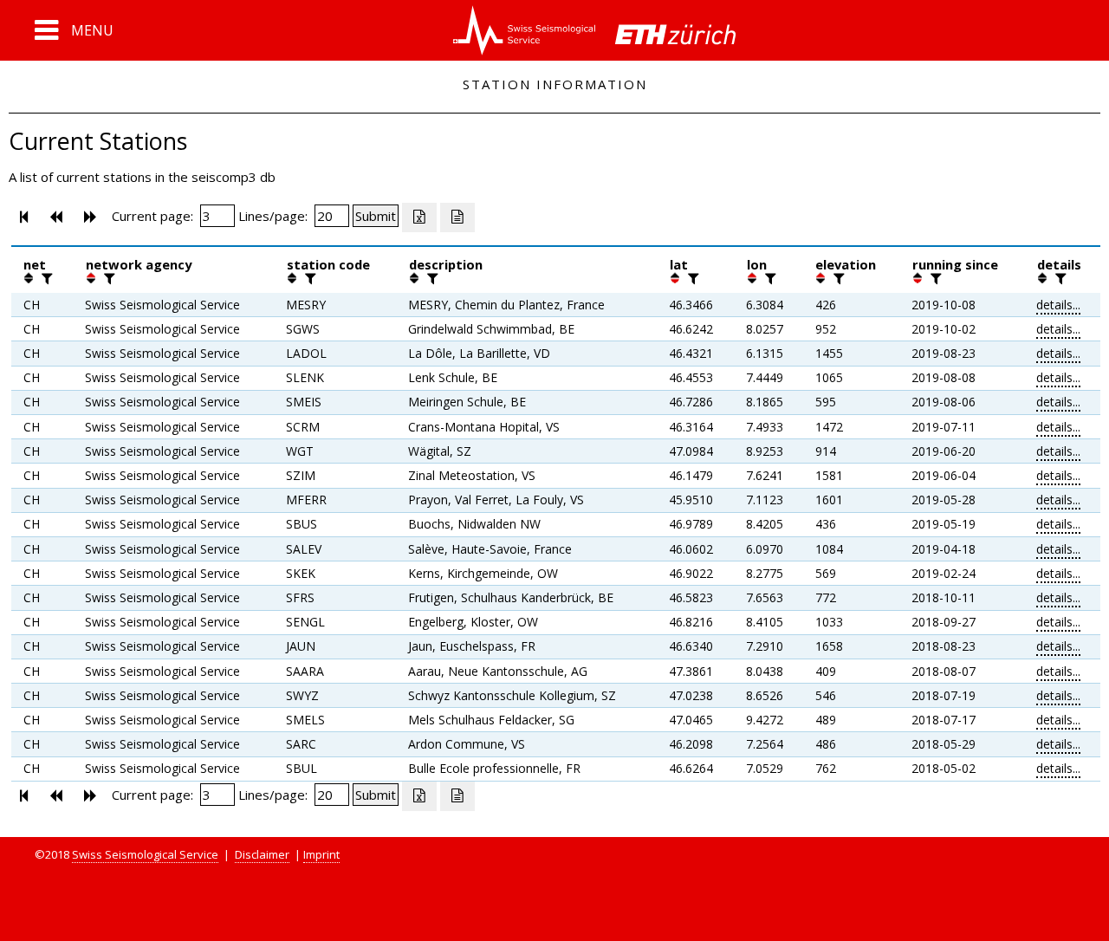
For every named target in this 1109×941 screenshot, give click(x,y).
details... (1058, 304)
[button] (74, 30)
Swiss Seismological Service (145, 854)
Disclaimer (262, 854)
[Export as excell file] (419, 217)
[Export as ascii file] (457, 217)
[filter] (45, 278)
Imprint (321, 854)
